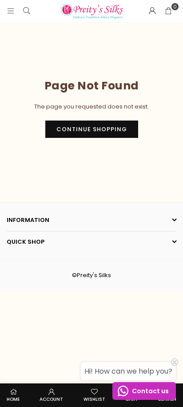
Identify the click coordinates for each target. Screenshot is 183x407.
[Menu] (11, 11)
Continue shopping (91, 129)
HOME (13, 399)
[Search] (27, 11)
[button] (168, 11)
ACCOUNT (51, 399)
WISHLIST (94, 399)
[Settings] (152, 11)
